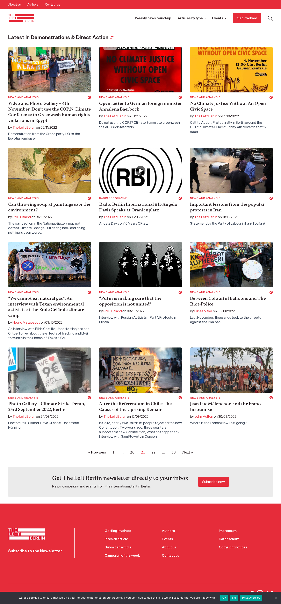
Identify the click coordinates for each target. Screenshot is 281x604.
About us (14, 4)
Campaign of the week (122, 555)
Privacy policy (251, 597)
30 (174, 452)
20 (132, 452)
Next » (187, 452)
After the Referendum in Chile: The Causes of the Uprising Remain (135, 406)
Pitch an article (116, 538)
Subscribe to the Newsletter (35, 551)
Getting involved (118, 530)
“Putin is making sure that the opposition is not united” (130, 301)
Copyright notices (233, 547)
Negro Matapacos (26, 322)
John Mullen (203, 416)
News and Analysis (23, 97)
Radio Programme (113, 198)
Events (217, 18)
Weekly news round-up (153, 18)
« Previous (97, 452)
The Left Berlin (24, 127)
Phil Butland (22, 217)
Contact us (52, 4)
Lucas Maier (203, 311)
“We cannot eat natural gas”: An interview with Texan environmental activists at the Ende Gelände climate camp (46, 307)
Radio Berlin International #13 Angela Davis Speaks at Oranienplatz (138, 207)
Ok (224, 597)
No (234, 597)
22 (153, 452)
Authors (32, 4)
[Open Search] (270, 18)
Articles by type (190, 18)
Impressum (228, 530)
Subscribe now (213, 481)
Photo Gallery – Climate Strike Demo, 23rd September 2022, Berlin (46, 406)
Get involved (247, 18)
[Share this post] (89, 97)
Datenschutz (229, 538)
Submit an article (118, 547)
